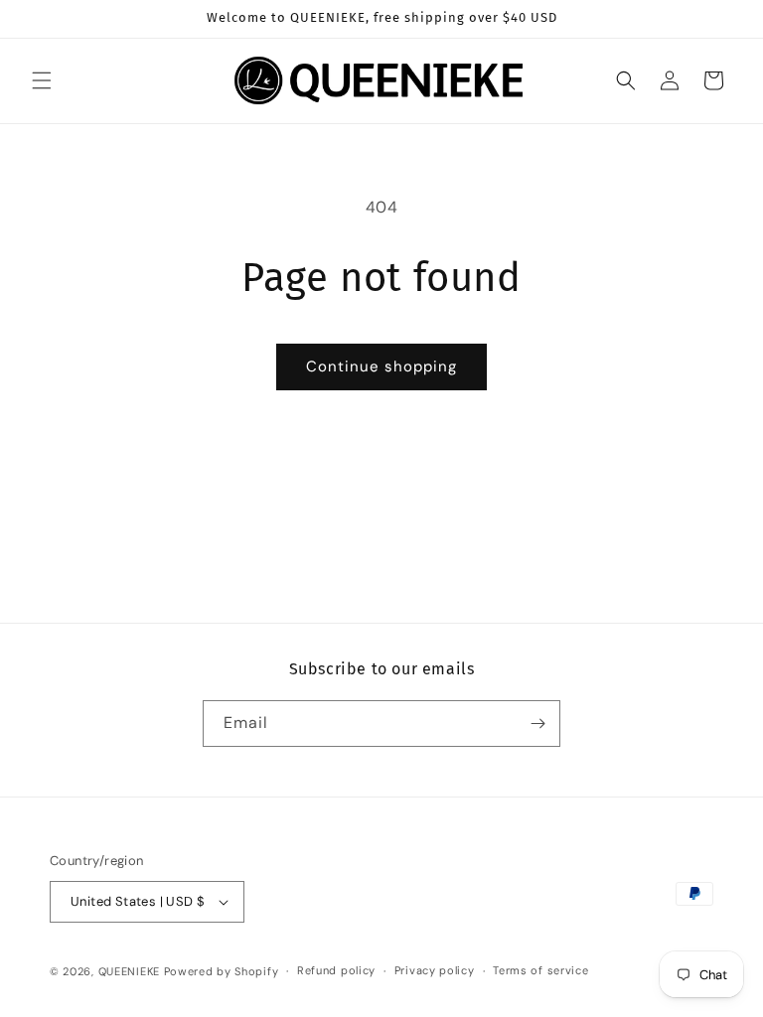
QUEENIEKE (129, 971)
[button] (42, 80)
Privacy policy (434, 970)
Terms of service (540, 970)
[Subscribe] (537, 723)
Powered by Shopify (221, 971)
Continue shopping (381, 366)
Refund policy (336, 970)
